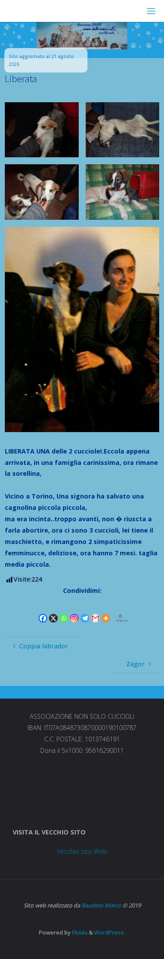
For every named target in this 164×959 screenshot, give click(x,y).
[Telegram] (84, 611)
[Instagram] (74, 611)
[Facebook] (42, 611)
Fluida (79, 932)
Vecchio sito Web (82, 851)
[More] (105, 611)
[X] (53, 611)
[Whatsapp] (63, 611)
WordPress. (109, 932)
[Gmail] (95, 611)
